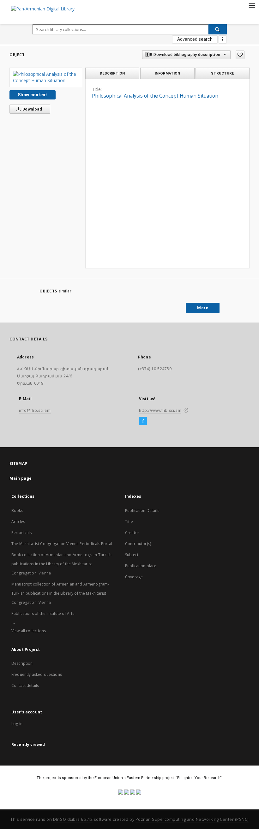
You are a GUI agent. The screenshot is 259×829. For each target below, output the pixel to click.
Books (17, 510)
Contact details (25, 685)
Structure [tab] (222, 73)
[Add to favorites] (240, 55)
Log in (16, 723)
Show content (32, 94)
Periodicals (21, 532)
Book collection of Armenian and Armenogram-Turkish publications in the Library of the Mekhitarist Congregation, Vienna (61, 564)
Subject (131, 554)
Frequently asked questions (36, 674)
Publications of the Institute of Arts (43, 613)
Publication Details (142, 510)
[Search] (217, 29)
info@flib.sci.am (35, 410)
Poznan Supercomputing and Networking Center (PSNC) (192, 819)
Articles (18, 521)
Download (31, 109)
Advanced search (195, 39)
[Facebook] (143, 421)
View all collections (28, 631)
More (202, 307)
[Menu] (251, 5)
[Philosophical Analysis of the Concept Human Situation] (46, 77)
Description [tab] (112, 73)
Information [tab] (167, 73)
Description (22, 663)
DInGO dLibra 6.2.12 (73, 819)
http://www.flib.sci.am (160, 410)
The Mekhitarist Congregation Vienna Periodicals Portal (61, 543)
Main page (20, 478)
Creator (132, 532)
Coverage (134, 577)
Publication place (141, 565)
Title (129, 521)
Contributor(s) (138, 543)
